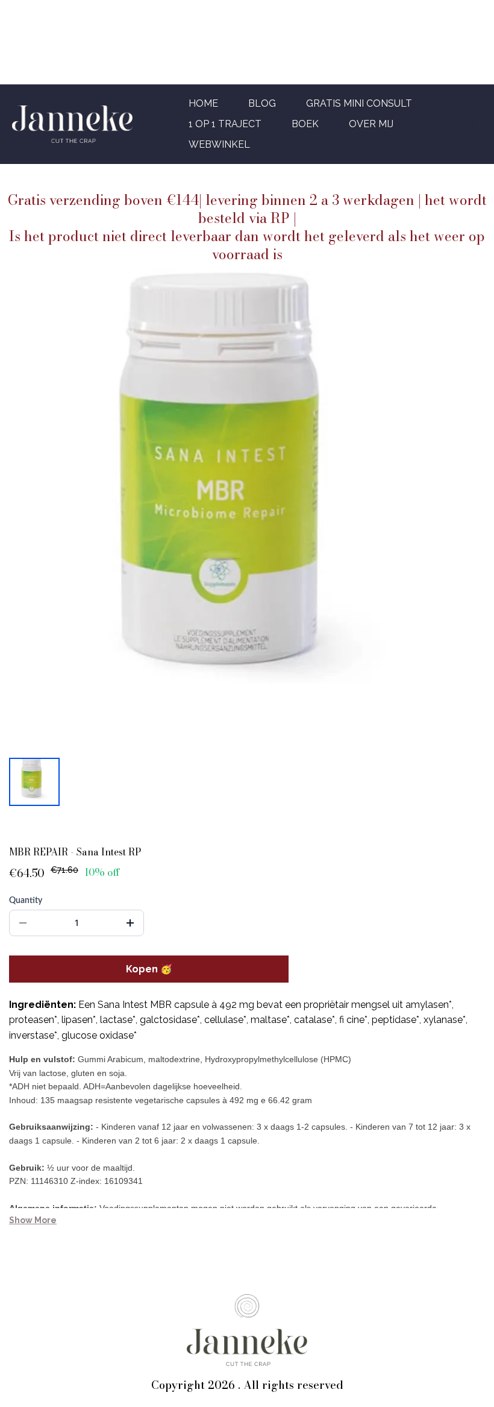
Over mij (371, 124)
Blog (262, 103)
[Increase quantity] (130, 923)
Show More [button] (33, 1220)
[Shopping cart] (470, 124)
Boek (305, 124)
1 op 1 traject (225, 124)
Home (203, 103)
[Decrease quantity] (23, 923)
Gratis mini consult (359, 103)
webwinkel (219, 144)
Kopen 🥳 (149, 969)
